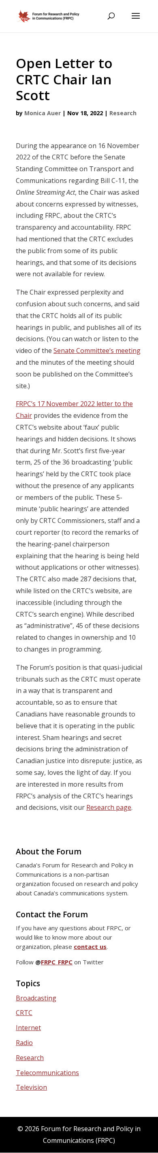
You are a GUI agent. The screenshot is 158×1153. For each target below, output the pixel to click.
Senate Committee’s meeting (97, 350)
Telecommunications (47, 1072)
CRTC (24, 1012)
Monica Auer (42, 113)
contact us (90, 946)
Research (123, 113)
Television (31, 1087)
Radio (24, 1042)
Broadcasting (36, 998)
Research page (108, 807)
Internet (28, 1027)
